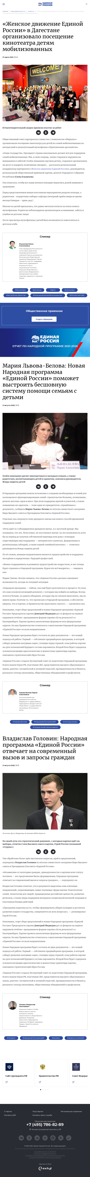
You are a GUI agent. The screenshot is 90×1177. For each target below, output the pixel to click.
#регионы (37, 290)
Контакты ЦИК (10, 1115)
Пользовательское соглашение (45, 1151)
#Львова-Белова (20, 722)
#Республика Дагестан (16, 295)
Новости (31, 11)
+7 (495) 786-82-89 (45, 1124)
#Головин (11, 1038)
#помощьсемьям (70, 722)
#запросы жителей (75, 1038)
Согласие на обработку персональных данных (45, 1157)
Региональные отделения (71, 1111)
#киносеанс (70, 290)
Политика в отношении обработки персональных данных (45, 1155)
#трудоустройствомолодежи (45, 727)
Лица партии (37, 1111)
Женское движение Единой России (50, 169)
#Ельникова (20, 290)
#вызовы (56, 1038)
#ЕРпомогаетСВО (77, 295)
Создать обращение (44, 319)
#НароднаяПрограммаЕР (45, 722)
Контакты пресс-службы (42, 1115)
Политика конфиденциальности (45, 1153)
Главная (5, 11)
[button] (40, 1089)
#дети (53, 290)
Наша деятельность (18, 11)
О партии (8, 1111)
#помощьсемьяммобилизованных (47, 295)
